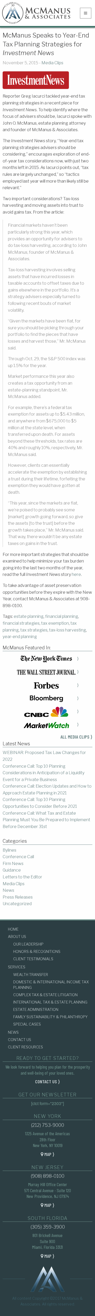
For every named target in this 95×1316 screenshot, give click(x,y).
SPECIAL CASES (27, 1024)
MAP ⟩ (48, 1154)
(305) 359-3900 (47, 1227)
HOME (13, 929)
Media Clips (52, 62)
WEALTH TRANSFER (30, 974)
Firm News (13, 863)
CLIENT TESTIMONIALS (33, 959)
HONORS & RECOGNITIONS (36, 951)
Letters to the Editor (22, 876)
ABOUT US (17, 936)
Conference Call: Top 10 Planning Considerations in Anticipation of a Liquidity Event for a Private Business (43, 773)
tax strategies (34, 630)
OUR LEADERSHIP (28, 944)
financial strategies (21, 623)
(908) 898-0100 (47, 1176)
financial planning (61, 616)
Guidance (12, 870)
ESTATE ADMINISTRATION (35, 1009)
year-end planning (20, 636)
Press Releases (18, 897)
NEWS (13, 1032)
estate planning (29, 616)
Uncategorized (17, 903)
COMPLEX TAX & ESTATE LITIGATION (45, 995)
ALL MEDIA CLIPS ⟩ (76, 737)
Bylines (9, 850)
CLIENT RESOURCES (25, 1047)
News (8, 890)
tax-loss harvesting (67, 630)
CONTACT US (19, 1039)
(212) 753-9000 (47, 1125)
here (76, 574)
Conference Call (18, 856)
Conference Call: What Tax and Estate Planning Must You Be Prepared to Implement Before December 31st (46, 820)
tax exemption (55, 623)
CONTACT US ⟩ (47, 1081)
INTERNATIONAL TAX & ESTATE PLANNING (50, 1002)
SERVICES (16, 967)
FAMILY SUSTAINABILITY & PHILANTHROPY (50, 1017)
